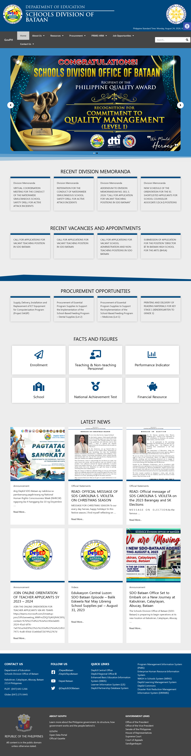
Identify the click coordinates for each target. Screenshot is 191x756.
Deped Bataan (66, 680)
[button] (187, 26)
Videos (74, 587)
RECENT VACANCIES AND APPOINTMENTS (95, 228)
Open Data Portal (58, 734)
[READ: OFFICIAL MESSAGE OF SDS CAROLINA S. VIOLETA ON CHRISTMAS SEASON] (95, 454)
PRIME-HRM (97, 35)
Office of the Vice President (139, 725)
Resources (55, 35)
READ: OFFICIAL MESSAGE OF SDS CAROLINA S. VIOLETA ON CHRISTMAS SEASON (94, 495)
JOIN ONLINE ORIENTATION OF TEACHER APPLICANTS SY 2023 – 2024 (36, 597)
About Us (37, 35)
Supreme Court (133, 736)
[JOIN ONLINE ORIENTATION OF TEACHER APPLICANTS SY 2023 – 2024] (37, 555)
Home (23, 35)
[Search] (187, 39)
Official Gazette (57, 738)
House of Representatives (138, 732)
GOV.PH (53, 731)
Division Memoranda (24, 182)
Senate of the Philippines (138, 729)
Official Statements (81, 485)
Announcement (21, 485)
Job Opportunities (122, 35)
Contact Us (25, 43)
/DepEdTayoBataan (68, 673)
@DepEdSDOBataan (69, 688)
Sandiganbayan (133, 743)
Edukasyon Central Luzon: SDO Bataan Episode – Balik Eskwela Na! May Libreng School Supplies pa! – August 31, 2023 (94, 601)
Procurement (76, 35)
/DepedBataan (66, 670)
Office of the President (136, 722)
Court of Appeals (134, 739)
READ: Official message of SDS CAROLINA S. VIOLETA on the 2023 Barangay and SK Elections (153, 497)
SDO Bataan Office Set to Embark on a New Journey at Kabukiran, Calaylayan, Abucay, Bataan (152, 599)
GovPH (8, 40)
